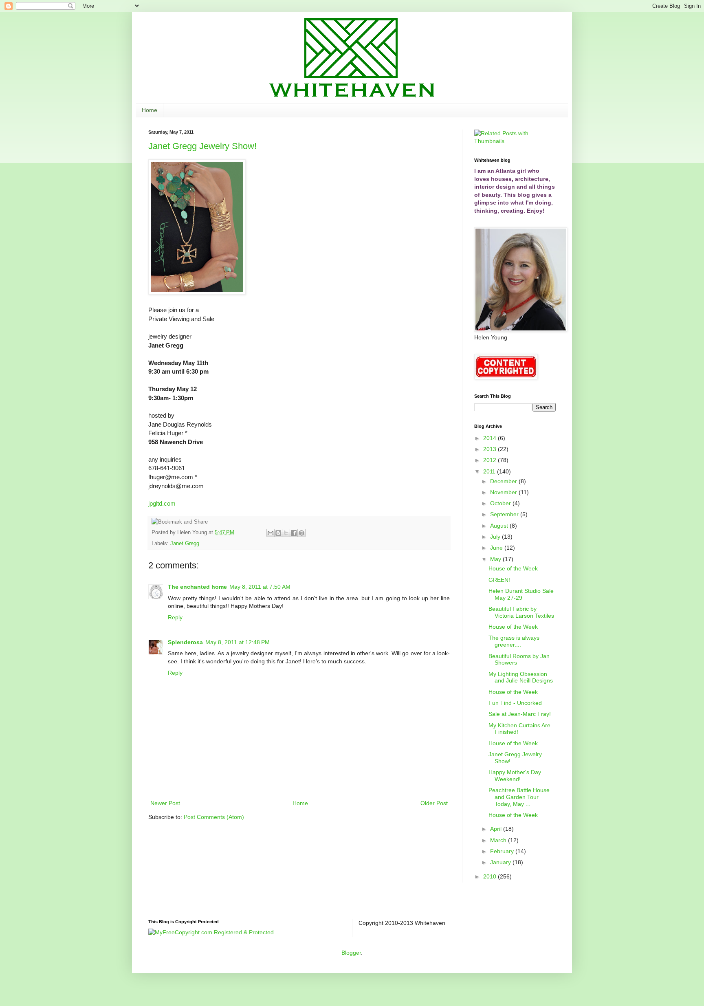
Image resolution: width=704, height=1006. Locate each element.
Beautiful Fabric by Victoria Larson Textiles (521, 612)
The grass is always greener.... (513, 641)
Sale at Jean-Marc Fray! (519, 714)
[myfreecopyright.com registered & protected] (211, 932)
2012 (490, 460)
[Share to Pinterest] (301, 533)
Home (149, 110)
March (499, 840)
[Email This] (270, 533)
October (501, 503)
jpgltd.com (162, 503)
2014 (490, 438)
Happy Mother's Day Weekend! (514, 775)
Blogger (351, 952)
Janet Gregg (184, 543)
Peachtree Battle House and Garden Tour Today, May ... (519, 797)
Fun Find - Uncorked (515, 703)
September (505, 514)
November (504, 492)
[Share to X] (286, 533)
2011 (490, 471)
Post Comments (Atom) (214, 817)
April (496, 828)
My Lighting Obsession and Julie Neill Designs (520, 677)
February (502, 851)
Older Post (434, 803)
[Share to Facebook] (294, 533)
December (504, 481)
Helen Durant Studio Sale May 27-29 (521, 594)
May (496, 559)
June (497, 547)
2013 (490, 449)
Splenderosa (185, 642)
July (496, 536)
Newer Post (165, 803)
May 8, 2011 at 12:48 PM (237, 642)
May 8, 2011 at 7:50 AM (259, 586)
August (500, 525)
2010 (490, 876)
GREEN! (499, 580)
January (501, 862)
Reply (175, 617)
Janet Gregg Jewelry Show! (202, 146)
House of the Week (513, 568)
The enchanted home (197, 586)
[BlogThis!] (278, 533)
